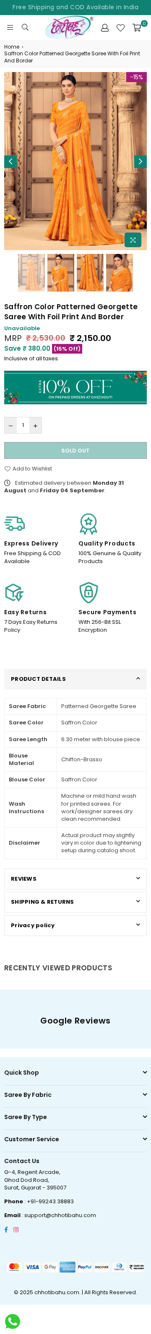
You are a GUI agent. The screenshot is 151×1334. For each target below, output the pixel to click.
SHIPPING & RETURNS (42, 902)
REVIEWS (23, 879)
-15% (136, 77)
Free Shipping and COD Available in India (75, 7)
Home (11, 47)
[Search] (25, 27)
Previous (10, 161)
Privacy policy (33, 925)
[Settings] (104, 27)
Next (140, 161)
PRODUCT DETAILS (38, 679)
